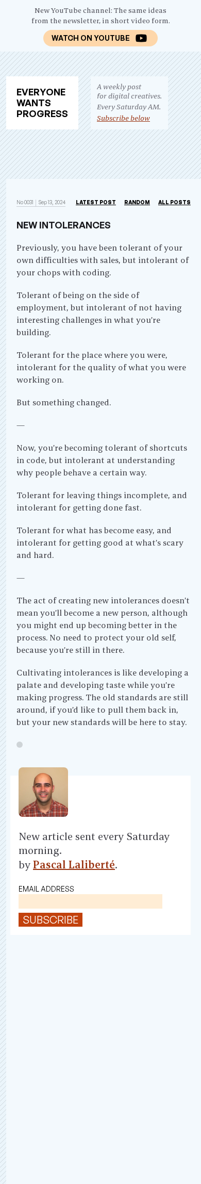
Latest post (96, 202)
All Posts (174, 202)
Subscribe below (123, 118)
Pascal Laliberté (74, 864)
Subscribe (50, 919)
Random (137, 202)
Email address (46, 888)
